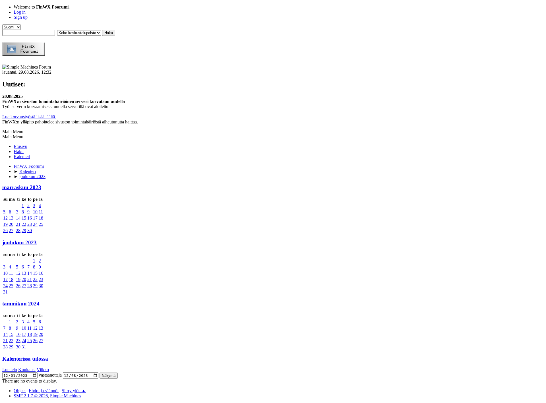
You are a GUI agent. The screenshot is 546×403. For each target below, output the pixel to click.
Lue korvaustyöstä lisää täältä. (29, 116)
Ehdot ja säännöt (44, 390)
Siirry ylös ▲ (74, 390)
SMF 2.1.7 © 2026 (31, 395)
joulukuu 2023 (19, 242)
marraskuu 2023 (21, 187)
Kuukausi (27, 369)
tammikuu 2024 (21, 304)
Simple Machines (65, 395)
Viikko (43, 369)
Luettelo (9, 369)
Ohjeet (20, 390)
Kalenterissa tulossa (25, 359)
